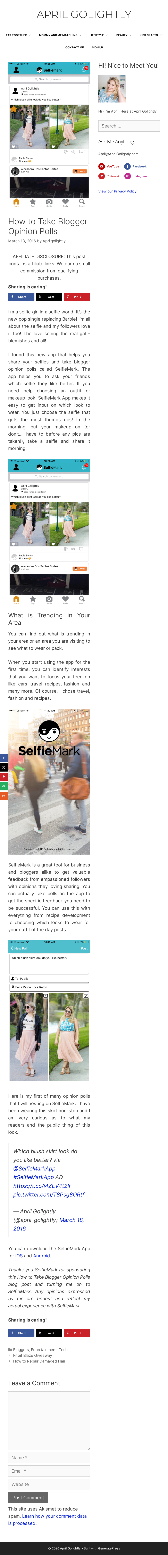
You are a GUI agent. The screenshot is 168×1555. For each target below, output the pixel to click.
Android (41, 1255)
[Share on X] (4, 767)
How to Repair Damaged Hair (39, 1361)
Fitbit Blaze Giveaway (32, 1355)
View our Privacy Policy (117, 191)
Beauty (121, 35)
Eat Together (16, 35)
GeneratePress (109, 1548)
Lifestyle (97, 35)
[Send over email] (4, 786)
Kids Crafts (149, 35)
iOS (18, 1255)
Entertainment (44, 1349)
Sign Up (97, 47)
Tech (63, 1349)
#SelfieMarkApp (33, 1177)
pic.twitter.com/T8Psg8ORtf (48, 1194)
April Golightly (84, 14)
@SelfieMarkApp (34, 1168)
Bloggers (21, 1349)
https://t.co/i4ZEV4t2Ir (42, 1186)
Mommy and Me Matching (58, 35)
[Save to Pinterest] (4, 777)
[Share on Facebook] (4, 758)
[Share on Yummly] (4, 796)
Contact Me (74, 47)
